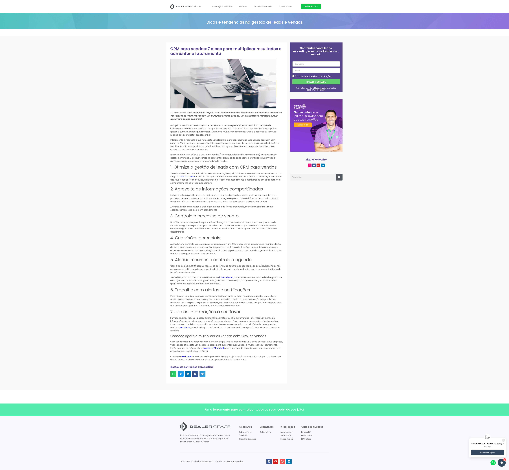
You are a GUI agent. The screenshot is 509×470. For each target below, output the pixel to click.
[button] (173, 374)
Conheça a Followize (222, 6)
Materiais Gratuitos (263, 6)
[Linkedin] (323, 165)
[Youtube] (318, 165)
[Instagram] (309, 165)
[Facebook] (314, 165)
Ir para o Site (285, 6)
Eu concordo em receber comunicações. (313, 76)
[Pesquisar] (339, 177)
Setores (243, 6)
